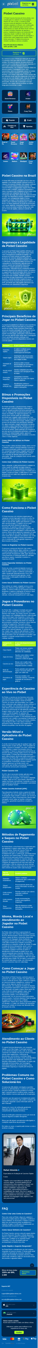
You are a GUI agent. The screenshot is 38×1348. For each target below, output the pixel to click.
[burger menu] (3, 4)
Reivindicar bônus (26, 1272)
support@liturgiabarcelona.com (11, 1293)
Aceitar (19, 1332)
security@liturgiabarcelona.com (12, 1299)
